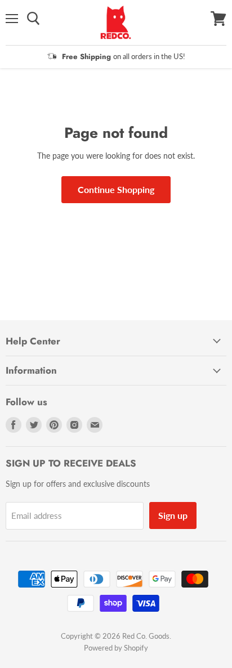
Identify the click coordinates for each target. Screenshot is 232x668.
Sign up (173, 515)
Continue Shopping (116, 189)
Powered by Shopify (116, 647)
